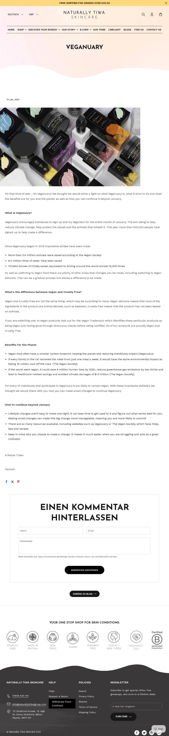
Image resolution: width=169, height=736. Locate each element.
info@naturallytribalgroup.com (29, 704)
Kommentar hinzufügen (84, 570)
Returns (83, 701)
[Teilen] (8, 482)
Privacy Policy (86, 696)
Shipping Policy (87, 712)
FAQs (51, 691)
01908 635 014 (20, 695)
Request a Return (58, 696)
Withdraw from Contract (61, 703)
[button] (143, 14)
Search (82, 691)
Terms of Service (88, 707)
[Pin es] (20, 482)
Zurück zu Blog (82, 594)
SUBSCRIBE (121, 717)
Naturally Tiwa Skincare (22, 731)
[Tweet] (14, 482)
